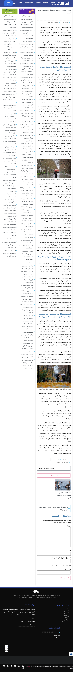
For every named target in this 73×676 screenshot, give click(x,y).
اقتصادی (45, 2)
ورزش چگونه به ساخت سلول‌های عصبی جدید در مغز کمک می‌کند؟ (27, 621)
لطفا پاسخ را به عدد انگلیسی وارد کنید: (59, 565)
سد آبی (49, 507)
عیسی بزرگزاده (63, 510)
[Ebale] (15, 666)
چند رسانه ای (55, 4)
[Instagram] (23, 668)
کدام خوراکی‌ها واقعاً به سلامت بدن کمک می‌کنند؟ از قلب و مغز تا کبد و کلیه (11, 612)
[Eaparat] (19, 666)
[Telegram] (23, 666)
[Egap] (11, 666)
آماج (29, 666)
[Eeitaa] (4, 666)
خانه (59, 2)
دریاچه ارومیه (56, 507)
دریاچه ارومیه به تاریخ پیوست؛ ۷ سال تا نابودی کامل (64, 495)
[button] (14, 3)
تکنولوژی (38, 2)
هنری (20, 2)
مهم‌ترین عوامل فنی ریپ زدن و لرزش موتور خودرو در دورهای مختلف (27, 612)
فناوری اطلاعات (29, 2)
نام (70, 550)
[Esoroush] (8, 666)
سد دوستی (43, 507)
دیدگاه (68, 526)
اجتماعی (53, 2)
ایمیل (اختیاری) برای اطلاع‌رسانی (61, 558)
